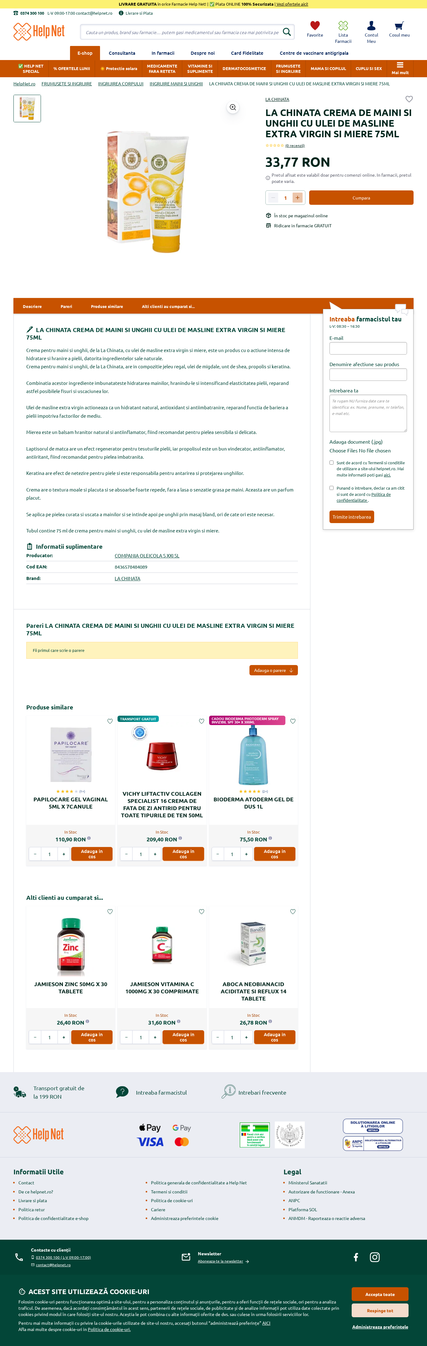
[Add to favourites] (409, 99)
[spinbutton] (285, 198)
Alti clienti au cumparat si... (64, 897)
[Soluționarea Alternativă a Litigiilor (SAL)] (373, 1143)
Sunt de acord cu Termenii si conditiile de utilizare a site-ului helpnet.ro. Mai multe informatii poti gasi (371, 468)
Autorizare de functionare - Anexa (322, 1191)
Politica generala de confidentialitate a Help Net (199, 1182)
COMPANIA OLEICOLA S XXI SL (147, 555)
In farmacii (163, 53)
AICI (266, 1323)
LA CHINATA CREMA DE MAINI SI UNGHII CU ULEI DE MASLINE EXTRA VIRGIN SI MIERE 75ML (155, 333)
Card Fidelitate (247, 53)
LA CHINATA (277, 99)
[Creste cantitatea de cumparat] (298, 198)
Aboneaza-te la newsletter (220, 1260)
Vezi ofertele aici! (292, 4)
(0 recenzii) (295, 145)
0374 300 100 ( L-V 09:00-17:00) (63, 1257)
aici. (387, 474)
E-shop (85, 53)
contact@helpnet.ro (53, 1264)
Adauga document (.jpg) (356, 441)
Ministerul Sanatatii (308, 1182)
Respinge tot (380, 1310)
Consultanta (122, 53)
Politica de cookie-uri (172, 1200)
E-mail (336, 338)
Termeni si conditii (169, 1191)
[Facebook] (356, 1257)
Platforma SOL (303, 1209)
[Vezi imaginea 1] (27, 108)
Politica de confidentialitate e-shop (53, 1218)
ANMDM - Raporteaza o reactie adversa (327, 1218)
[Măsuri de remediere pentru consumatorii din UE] (373, 1126)
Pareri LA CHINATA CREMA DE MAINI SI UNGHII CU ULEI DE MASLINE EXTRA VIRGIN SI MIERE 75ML (160, 629)
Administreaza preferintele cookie (185, 1218)
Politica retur (31, 1209)
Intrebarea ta (343, 390)
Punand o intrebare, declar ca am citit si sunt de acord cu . (370, 494)
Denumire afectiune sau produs (364, 364)
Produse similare (49, 707)
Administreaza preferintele (380, 1326)
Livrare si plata (32, 1200)
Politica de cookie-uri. (109, 1329)
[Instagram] (375, 1257)
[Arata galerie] (233, 107)
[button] (371, 32)
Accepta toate (380, 1294)
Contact (26, 1182)
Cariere (158, 1209)
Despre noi (203, 53)
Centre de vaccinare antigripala (314, 53)
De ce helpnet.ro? (35, 1191)
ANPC (294, 1200)
